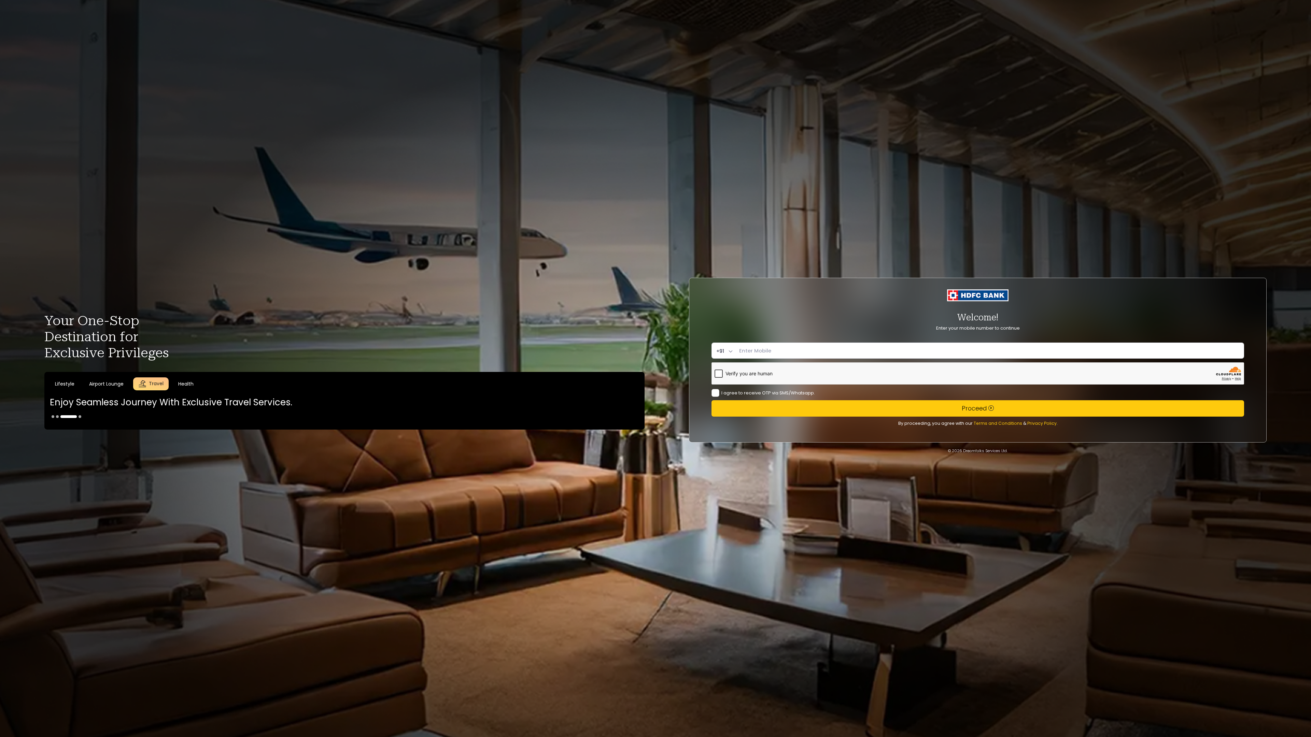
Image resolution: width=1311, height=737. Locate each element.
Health (186, 383)
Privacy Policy (1042, 423)
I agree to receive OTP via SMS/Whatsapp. (768, 393)
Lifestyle (75, 383)
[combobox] (725, 352)
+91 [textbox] (720, 351)
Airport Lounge (117, 383)
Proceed (975, 408)
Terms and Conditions (998, 423)
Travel (156, 383)
